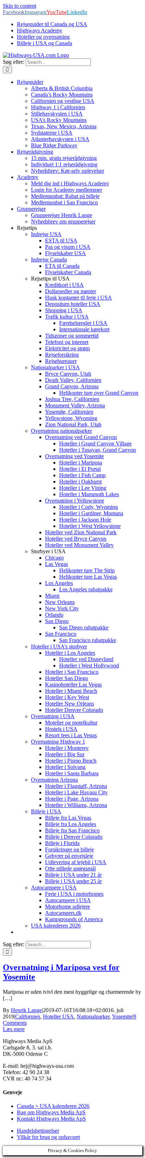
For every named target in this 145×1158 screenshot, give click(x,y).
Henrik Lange (26, 1010)
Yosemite (122, 1017)
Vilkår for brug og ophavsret (48, 1137)
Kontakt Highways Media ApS (51, 1119)
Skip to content (19, 6)
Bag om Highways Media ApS (51, 1112)
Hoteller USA (58, 1017)
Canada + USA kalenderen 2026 (53, 1106)
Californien (27, 1017)
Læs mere (14, 1029)
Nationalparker (93, 1017)
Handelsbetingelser (38, 1131)
